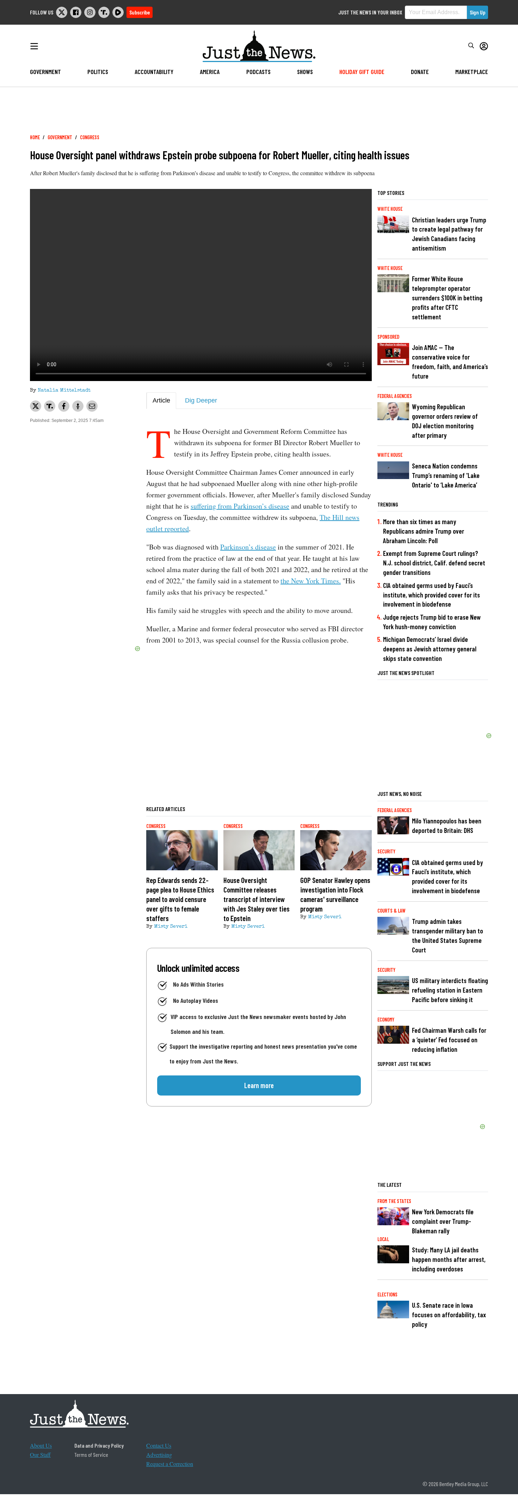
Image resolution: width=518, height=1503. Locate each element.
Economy (385, 1020)
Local (383, 1239)
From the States (394, 1201)
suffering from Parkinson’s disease (240, 506)
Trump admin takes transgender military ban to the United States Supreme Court (447, 935)
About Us (41, 1445)
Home (35, 137)
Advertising (159, 1454)
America (210, 71)
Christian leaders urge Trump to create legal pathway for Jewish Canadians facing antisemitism (449, 234)
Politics (97, 71)
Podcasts (258, 71)
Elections (387, 1295)
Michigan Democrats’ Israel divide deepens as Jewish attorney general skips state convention (429, 648)
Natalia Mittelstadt (64, 390)
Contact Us (158, 1445)
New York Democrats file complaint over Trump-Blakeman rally (443, 1221)
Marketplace (471, 71)
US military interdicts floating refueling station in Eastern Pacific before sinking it (450, 990)
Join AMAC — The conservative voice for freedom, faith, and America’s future (450, 361)
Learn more (259, 1085)
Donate (420, 71)
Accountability (154, 71)
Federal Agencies (394, 396)
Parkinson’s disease (248, 547)
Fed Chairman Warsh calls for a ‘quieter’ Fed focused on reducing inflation (449, 1039)
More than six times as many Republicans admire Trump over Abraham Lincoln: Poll (423, 531)
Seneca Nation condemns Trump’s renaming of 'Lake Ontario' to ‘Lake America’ (446, 475)
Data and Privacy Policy (99, 1445)
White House (389, 209)
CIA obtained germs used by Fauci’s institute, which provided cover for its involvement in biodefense (431, 594)
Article (161, 400)
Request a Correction (169, 1463)
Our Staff (40, 1454)
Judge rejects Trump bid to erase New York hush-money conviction (432, 622)
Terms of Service (91, 1454)
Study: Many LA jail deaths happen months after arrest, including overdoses (449, 1259)
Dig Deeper (201, 400)
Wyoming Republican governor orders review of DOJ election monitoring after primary (445, 421)
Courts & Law (391, 911)
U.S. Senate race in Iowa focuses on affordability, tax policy (449, 1314)
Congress (89, 137)
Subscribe (139, 12)
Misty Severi (170, 926)
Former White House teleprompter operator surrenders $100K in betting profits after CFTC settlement (447, 298)
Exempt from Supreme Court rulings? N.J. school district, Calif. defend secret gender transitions (434, 562)
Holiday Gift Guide (361, 71)
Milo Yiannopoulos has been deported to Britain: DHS (446, 825)
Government (45, 71)
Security (386, 851)
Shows (305, 71)
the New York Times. (310, 580)
